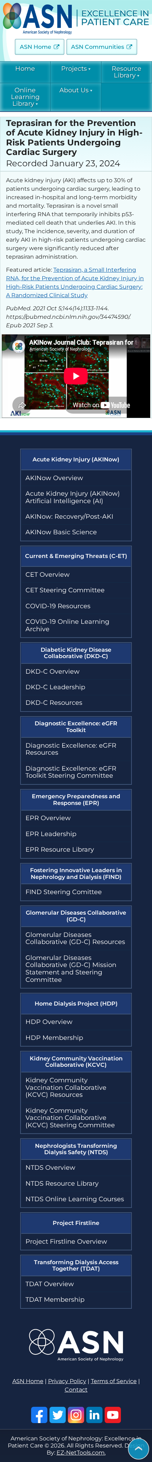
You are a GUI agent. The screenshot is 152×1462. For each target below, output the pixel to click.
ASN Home (35, 47)
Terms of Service (114, 1381)
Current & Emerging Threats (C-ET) (76, 556)
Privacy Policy (67, 1381)
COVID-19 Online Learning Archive (67, 625)
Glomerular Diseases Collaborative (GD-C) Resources (75, 938)
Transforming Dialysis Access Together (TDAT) (76, 1265)
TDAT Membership (54, 1299)
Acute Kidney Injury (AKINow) (76, 459)
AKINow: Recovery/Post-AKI (69, 516)
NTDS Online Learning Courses (74, 1199)
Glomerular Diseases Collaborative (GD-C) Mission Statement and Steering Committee (70, 968)
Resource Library (126, 72)
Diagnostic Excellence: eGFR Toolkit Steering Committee (70, 772)
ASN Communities (97, 47)
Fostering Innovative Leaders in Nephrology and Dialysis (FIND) (76, 873)
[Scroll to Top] (138, 1449)
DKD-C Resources (53, 702)
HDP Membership (54, 1037)
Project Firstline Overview (66, 1241)
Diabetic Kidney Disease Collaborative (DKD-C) (76, 653)
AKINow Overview (54, 478)
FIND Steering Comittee (63, 892)
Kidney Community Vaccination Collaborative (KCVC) (76, 1061)
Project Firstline (76, 1223)
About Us (74, 90)
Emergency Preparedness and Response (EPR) (76, 799)
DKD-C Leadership (55, 687)
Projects (74, 68)
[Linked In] (94, 1415)
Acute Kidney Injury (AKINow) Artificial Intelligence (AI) (72, 497)
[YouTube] (113, 1415)
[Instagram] (76, 1415)
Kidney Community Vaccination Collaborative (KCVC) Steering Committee (70, 1118)
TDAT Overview (49, 1284)
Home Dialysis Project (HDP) (76, 1004)
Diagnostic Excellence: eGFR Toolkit (76, 726)
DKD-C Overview (52, 671)
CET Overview (47, 574)
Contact (76, 1390)
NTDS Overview (50, 1167)
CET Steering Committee (65, 590)
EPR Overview (48, 818)
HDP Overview (48, 1021)
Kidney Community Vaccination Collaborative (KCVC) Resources (65, 1087)
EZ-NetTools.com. (81, 1453)
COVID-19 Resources (57, 606)
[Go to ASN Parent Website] (76, 1359)
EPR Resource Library (59, 849)
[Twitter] (57, 1415)
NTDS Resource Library (62, 1183)
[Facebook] (39, 1415)
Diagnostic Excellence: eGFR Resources (70, 749)
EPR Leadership (50, 834)
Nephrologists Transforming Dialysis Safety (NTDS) (76, 1149)
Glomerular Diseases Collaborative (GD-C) (76, 916)
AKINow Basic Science (61, 532)
